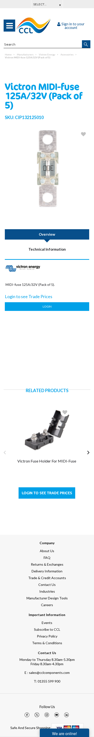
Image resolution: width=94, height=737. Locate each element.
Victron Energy (47, 54)
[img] (27, 714)
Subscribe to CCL (47, 629)
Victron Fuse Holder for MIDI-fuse (46, 461)
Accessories (67, 54)
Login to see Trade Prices (47, 493)
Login (47, 306)
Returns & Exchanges (47, 564)
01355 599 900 (47, 681)
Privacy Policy (47, 636)
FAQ (47, 558)
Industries (47, 591)
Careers (47, 605)
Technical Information (47, 249)
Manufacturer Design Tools (47, 598)
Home (8, 54)
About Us (47, 551)
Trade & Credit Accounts (47, 578)
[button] (86, 44)
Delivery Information (47, 571)
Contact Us (47, 585)
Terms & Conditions (47, 643)
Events (47, 623)
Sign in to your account (73, 25)
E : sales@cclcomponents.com (47, 672)
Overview (47, 234)
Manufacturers (25, 54)
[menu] (9, 26)
